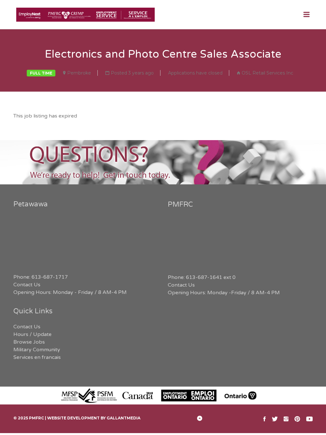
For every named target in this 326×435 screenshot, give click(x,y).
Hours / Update (32, 334)
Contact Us (26, 285)
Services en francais (37, 357)
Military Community (36, 349)
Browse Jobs (29, 342)
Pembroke (79, 73)
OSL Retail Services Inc (267, 73)
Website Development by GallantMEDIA (93, 418)
